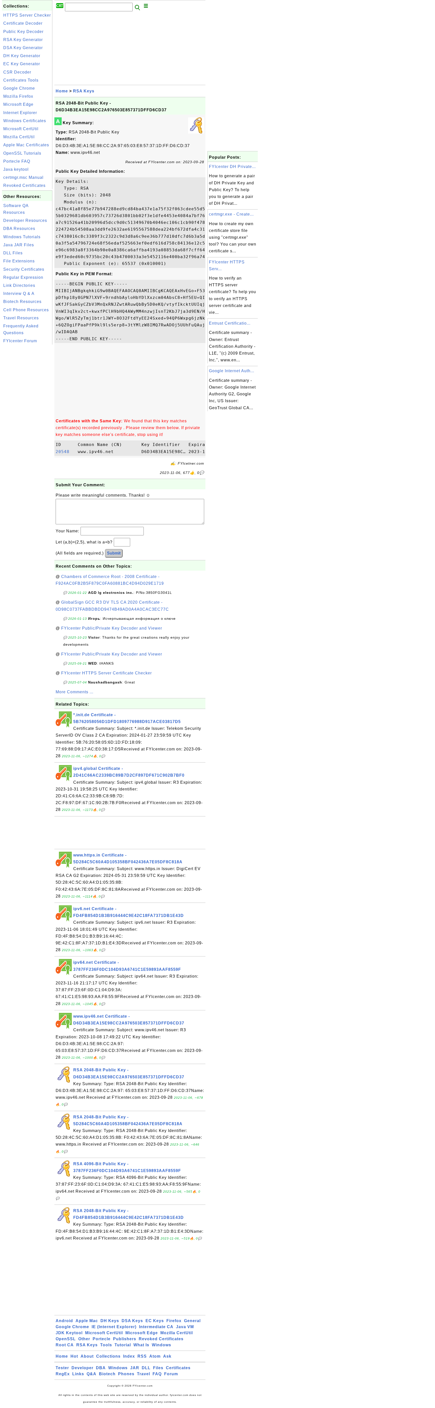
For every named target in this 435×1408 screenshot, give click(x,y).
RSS (142, 1356)
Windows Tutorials (22, 237)
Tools (106, 1345)
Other (84, 1339)
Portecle (102, 1339)
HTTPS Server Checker (27, 15)
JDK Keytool (69, 1333)
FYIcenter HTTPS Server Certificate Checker (106, 673)
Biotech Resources (22, 301)
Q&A (91, 1374)
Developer (82, 1368)
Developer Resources (25, 220)
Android (64, 1321)
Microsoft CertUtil (21, 129)
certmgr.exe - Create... (231, 214)
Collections (108, 1356)
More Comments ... (74, 692)
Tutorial (123, 1345)
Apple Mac (87, 1321)
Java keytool (16, 169)
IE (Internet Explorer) (114, 1327)
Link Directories (19, 285)
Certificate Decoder (23, 23)
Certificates (178, 1368)
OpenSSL (66, 1339)
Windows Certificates (24, 121)
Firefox (174, 1321)
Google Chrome (19, 88)
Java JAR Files (18, 245)
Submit (114, 553)
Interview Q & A (18, 293)
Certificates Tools (21, 80)
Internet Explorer (20, 113)
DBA (101, 1368)
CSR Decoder (17, 72)
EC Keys (155, 1321)
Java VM (185, 1327)
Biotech (107, 1374)
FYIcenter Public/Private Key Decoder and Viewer (111, 628)
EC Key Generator (21, 64)
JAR (134, 1368)
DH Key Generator (21, 56)
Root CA (65, 1345)
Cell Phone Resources (26, 310)
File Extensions (19, 261)
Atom (155, 1356)
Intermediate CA (156, 1327)
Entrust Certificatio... (229, 323)
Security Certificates (23, 269)
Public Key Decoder (23, 31)
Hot (74, 1356)
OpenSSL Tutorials (22, 153)
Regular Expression (23, 277)
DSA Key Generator (23, 48)
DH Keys (109, 1321)
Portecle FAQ (16, 161)
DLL (146, 1368)
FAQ (157, 1374)
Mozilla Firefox (18, 96)
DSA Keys (132, 1321)
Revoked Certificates (24, 185)
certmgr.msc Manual (23, 177)
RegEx (63, 1374)
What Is (141, 1345)
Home (62, 91)
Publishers (124, 1339)
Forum (171, 1374)
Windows (161, 1345)
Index (129, 1356)
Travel (143, 1374)
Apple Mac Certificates (26, 145)
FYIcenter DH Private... (232, 166)
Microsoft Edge (18, 104)
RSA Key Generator (23, 40)
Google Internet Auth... (231, 371)
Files (158, 1368)
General (192, 1321)
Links (78, 1374)
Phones (126, 1374)
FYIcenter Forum (20, 341)
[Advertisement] (27, 421)
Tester (62, 1368)
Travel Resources (21, 318)
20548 (65, 451)
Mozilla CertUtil (19, 137)
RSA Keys (83, 91)
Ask (167, 1356)
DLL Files (13, 253)
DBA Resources (19, 228)
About (87, 1356)
